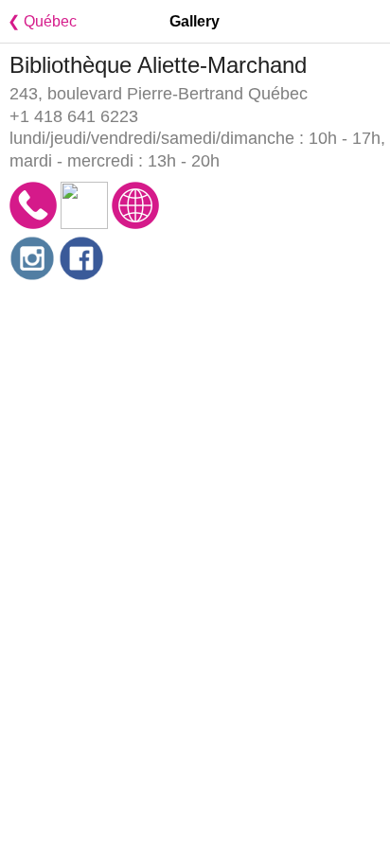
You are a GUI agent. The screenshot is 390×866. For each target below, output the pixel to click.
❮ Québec (38, 21)
